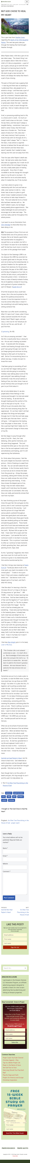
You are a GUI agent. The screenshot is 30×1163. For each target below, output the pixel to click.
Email (5, 856)
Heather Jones (20, 37)
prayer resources (8, 1148)
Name (5, 848)
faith (3, 796)
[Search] (25, 968)
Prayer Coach (9, 4)
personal (11, 800)
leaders (4, 800)
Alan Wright (12, 642)
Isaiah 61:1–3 (17, 287)
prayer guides (15, 4)
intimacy (20, 796)
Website (5, 864)
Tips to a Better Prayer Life (11, 1063)
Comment (6, 871)
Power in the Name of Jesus (12, 1065)
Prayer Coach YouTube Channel (13, 1058)
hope (14, 796)
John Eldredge (5, 225)
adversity (9, 793)
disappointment (18, 793)
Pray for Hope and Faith (10, 1075)
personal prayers (22, 4)
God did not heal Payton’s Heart (11, 758)
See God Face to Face (10, 1068)
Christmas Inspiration (10, 1080)
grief (8, 796)
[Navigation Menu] (27, 1)
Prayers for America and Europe (13, 1078)
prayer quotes (22, 1148)
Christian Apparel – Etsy (10, 1060)
